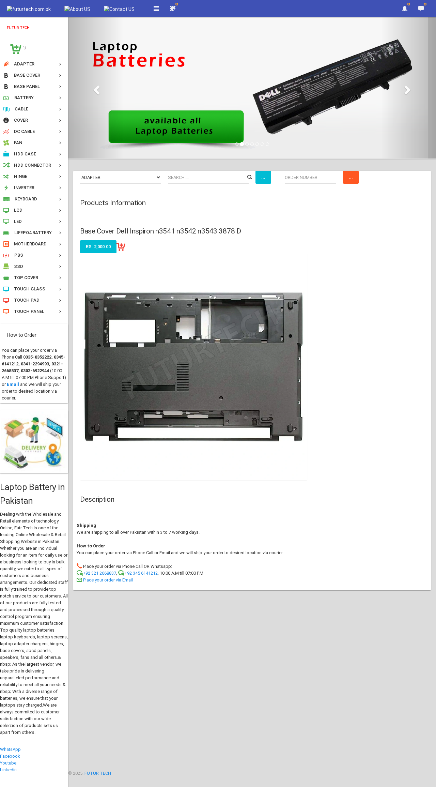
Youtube (8, 763)
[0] (24, 48)
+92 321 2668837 (99, 573)
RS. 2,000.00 (98, 246)
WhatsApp (10, 749)
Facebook (10, 756)
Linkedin (8, 769)
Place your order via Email (108, 579)
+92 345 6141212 (141, 573)
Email (13, 384)
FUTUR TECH (97, 773)
